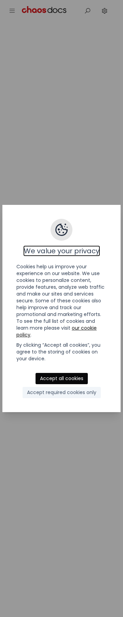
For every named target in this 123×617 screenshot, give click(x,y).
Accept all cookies (61, 378)
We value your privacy (61, 251)
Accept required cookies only (61, 392)
